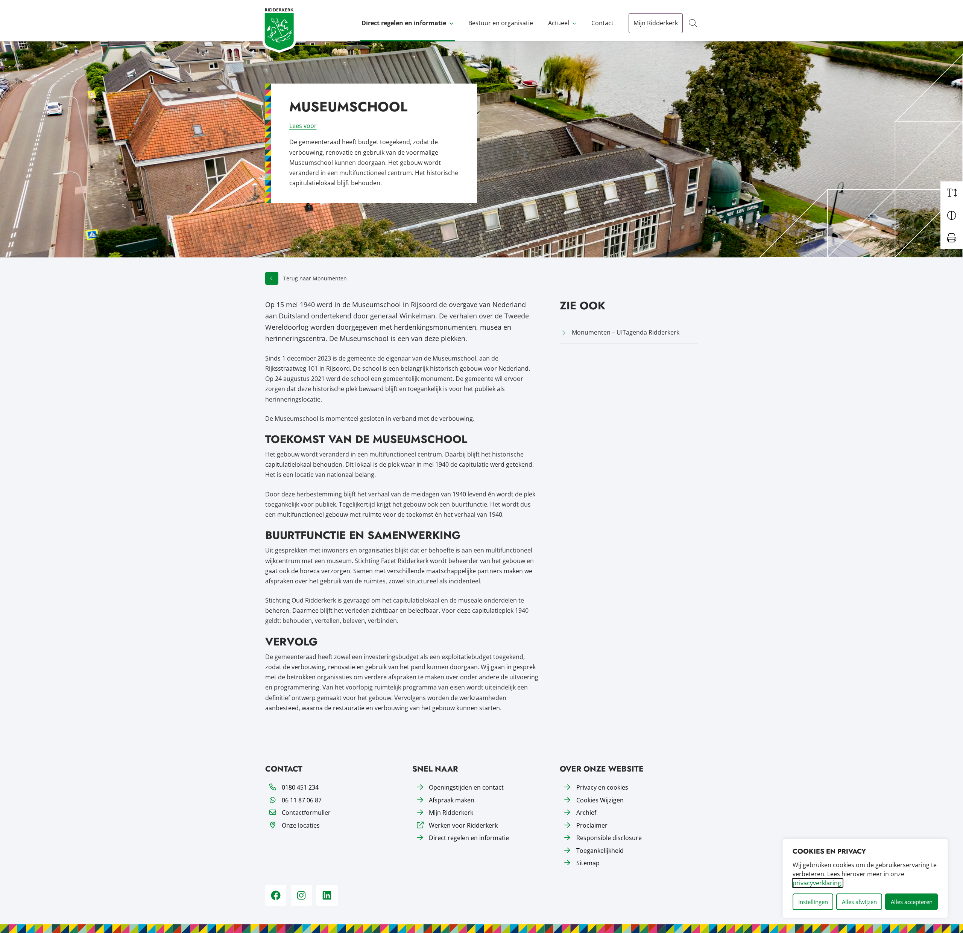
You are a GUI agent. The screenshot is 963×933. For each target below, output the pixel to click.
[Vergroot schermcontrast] (951, 215)
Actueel (558, 23)
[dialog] (865, 878)
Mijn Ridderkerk (655, 23)
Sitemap (588, 863)
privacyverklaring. (818, 883)
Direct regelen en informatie (404, 23)
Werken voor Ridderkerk (463, 825)
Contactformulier (306, 812)
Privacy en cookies (602, 787)
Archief (586, 812)
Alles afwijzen (859, 902)
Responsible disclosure (609, 838)
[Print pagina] (951, 238)
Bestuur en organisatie (500, 23)
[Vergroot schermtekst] (951, 192)
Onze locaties (301, 825)
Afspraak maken (451, 800)
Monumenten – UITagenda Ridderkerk (625, 332)
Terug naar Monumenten (315, 278)
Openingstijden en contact (466, 787)
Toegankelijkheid (600, 850)
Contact (602, 23)
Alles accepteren (912, 902)
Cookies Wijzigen (600, 800)
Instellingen (813, 902)
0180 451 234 (300, 787)
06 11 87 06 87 (302, 800)
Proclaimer (592, 825)
